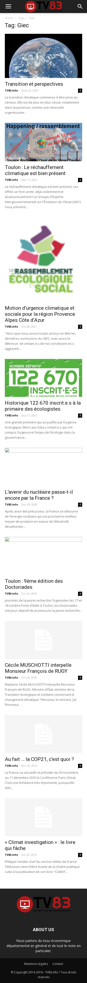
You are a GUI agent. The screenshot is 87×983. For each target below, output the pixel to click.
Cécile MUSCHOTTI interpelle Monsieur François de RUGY (38, 668)
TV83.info (11, 90)
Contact (57, 964)
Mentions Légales (36, 964)
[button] (80, 6)
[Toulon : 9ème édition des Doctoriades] (43, 556)
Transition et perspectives (34, 84)
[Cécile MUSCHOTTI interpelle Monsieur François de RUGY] (43, 640)
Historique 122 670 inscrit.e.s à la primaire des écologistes (43, 406)
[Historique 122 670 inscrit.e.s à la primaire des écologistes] (43, 378)
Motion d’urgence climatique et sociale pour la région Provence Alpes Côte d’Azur (40, 314)
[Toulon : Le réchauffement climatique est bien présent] (43, 142)
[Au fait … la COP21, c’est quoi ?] (43, 734)
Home (9, 18)
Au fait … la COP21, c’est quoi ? (39, 759)
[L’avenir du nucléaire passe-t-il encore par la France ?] (43, 467)
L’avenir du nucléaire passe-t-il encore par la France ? (39, 495)
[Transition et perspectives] (43, 56)
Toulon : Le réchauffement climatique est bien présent (35, 170)
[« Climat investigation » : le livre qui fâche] (43, 817)
